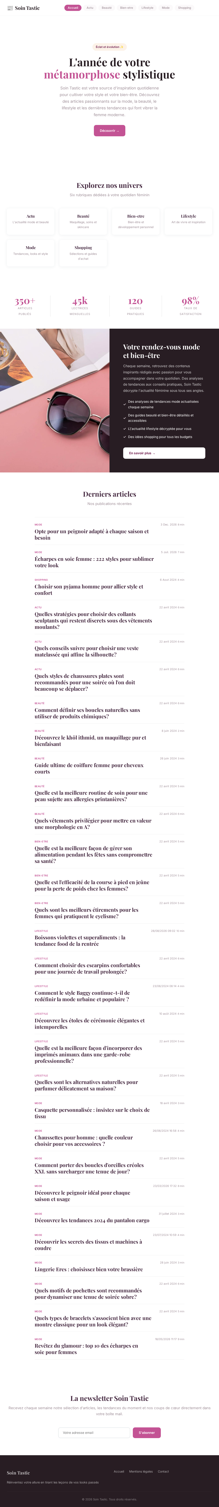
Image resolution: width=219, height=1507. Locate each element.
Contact (163, 1471)
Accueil (73, 8)
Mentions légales (141, 1471)
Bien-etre (126, 8)
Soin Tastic (23, 7)
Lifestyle (147, 8)
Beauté (107, 8)
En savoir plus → (142, 453)
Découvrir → (109, 131)
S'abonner (147, 1433)
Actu (90, 8)
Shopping (184, 8)
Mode (166, 8)
